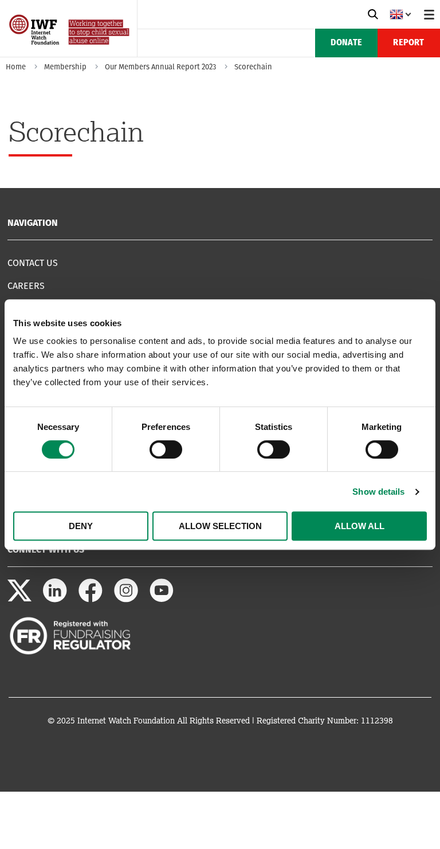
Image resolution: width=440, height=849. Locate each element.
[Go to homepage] (70, 53)
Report (408, 43)
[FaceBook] (90, 599)
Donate (346, 43)
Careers (26, 285)
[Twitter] (19, 599)
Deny (81, 526)
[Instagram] (126, 599)
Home (16, 66)
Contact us (32, 262)
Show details (378, 491)
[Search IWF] (373, 14)
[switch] (166, 449)
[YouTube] (162, 599)
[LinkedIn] (55, 599)
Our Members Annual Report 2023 (160, 66)
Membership (65, 66)
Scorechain (253, 66)
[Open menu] (429, 14)
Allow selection (220, 526)
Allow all (359, 526)
